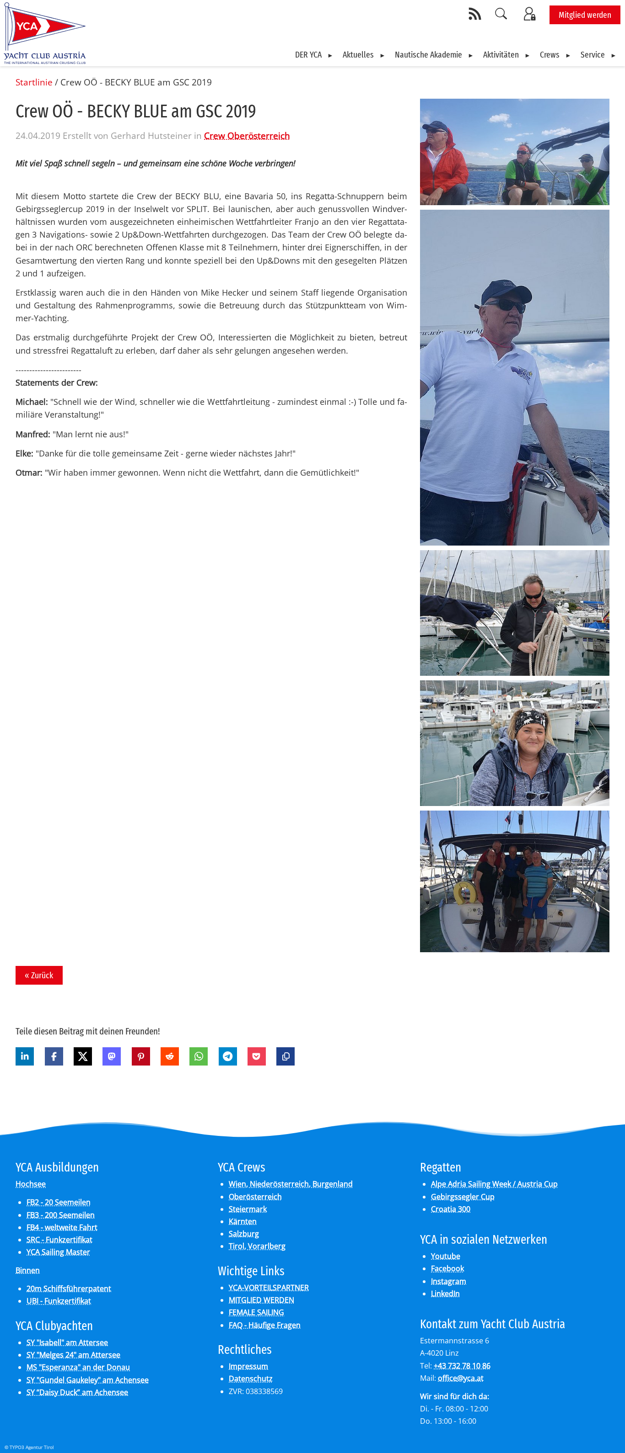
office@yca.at (461, 1378)
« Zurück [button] (39, 975)
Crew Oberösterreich (247, 135)
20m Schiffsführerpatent (69, 1288)
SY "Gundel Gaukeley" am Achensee (88, 1380)
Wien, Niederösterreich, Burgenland (291, 1184)
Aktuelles (358, 54)
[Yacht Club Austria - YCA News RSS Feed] (476, 13)
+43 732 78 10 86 (462, 1366)
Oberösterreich (255, 1197)
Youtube (445, 1256)
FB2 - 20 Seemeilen (59, 1202)
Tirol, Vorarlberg (257, 1246)
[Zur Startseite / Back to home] (45, 60)
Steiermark (248, 1209)
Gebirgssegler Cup (463, 1197)
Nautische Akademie (428, 54)
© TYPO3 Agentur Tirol (29, 1447)
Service (593, 54)
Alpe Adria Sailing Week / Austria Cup (494, 1184)
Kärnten (243, 1221)
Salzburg (244, 1234)
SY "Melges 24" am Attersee (73, 1355)
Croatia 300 (450, 1209)
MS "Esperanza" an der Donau (78, 1367)
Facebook (447, 1268)
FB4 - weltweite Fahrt (62, 1227)
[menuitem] (314, 54)
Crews (550, 54)
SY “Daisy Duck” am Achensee (77, 1392)
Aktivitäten (501, 54)
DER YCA (308, 54)
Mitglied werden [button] (585, 15)
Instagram (448, 1281)
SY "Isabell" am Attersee (67, 1342)
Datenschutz (251, 1378)
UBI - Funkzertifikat (59, 1301)
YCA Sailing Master (58, 1252)
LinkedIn (445, 1294)
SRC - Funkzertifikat (59, 1240)
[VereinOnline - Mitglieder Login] (531, 13)
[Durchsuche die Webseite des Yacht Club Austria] (501, 13)
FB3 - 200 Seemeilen (61, 1215)
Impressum (248, 1366)
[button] (25, 1056)
